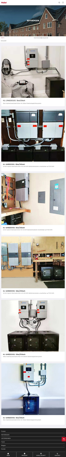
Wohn (2, 37)
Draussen (3, 40)
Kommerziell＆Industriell (41, 38)
